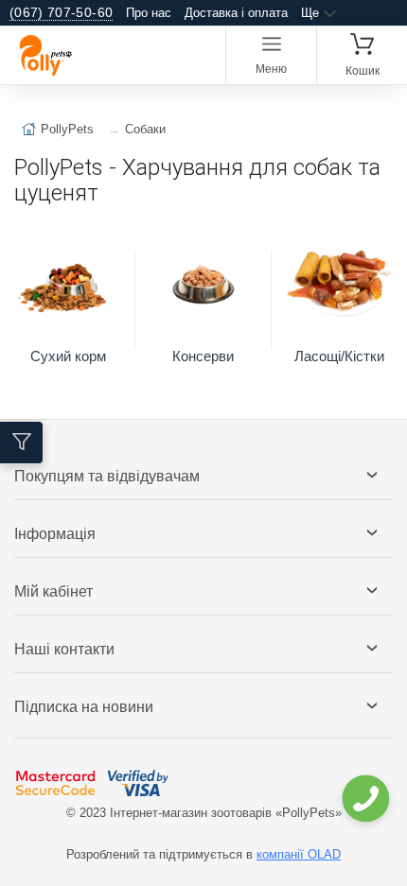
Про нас (148, 13)
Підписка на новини (83, 707)
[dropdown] (365, 798)
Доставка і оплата (236, 13)
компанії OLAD (299, 854)
